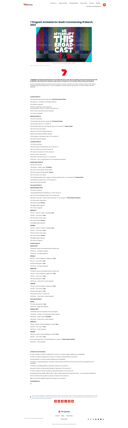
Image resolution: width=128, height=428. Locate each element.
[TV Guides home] (28, 4)
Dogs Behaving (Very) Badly (83, 395)
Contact (57, 415)
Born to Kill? (72, 395)
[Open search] (104, 4)
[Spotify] (98, 419)
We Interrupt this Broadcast (44, 398)
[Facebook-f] (88, 419)
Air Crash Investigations (38, 395)
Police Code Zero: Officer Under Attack (46, 397)
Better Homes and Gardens (61, 395)
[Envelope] (100, 419)
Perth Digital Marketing (68, 424)
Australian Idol (49, 395)
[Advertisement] (64, 15)
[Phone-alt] (103, 419)
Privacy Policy (64, 419)
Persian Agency (60, 424)
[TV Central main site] (64, 411)
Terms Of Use (69, 415)
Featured (47, 65)
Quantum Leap (73, 397)
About (62, 415)
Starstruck (80, 397)
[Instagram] (93, 419)
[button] (55, 401)
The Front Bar (87, 397)
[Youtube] (95, 419)
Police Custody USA (62, 397)
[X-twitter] (90, 419)
